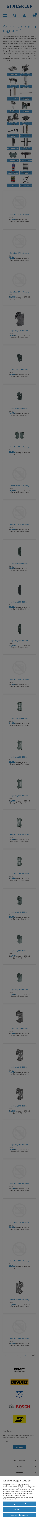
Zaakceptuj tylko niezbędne (19, 1504)
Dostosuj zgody (19, 1509)
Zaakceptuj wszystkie (19, 1515)
